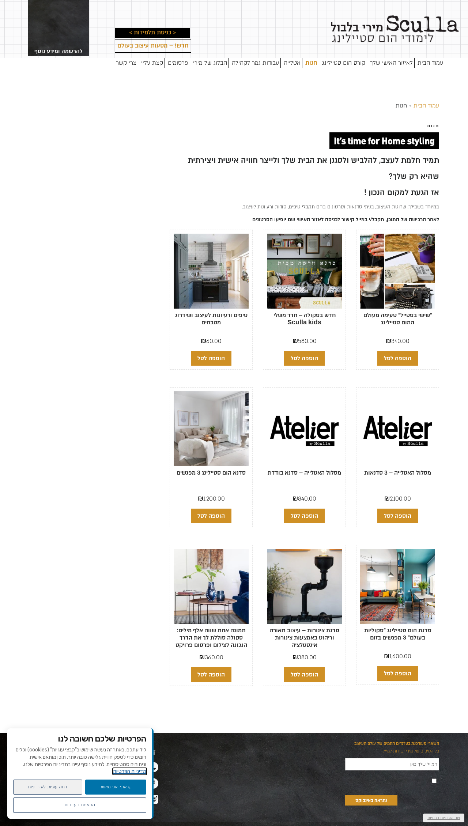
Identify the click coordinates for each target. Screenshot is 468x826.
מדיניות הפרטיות (129, 771)
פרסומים (178, 63)
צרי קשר (126, 63)
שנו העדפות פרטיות (443, 817)
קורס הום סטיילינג (343, 63)
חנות (311, 63)
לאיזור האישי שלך (391, 63)
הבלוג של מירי (210, 63)
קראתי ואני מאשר (116, 787)
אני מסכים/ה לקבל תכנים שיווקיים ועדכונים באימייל (388, 780)
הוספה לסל (397, 358)
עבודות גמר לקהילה (255, 63)
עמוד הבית (430, 63)
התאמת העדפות (79, 805)
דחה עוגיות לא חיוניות (47, 787)
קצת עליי (152, 63)
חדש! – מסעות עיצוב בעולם (153, 46)
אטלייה (292, 63)
